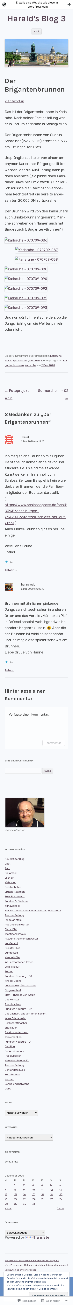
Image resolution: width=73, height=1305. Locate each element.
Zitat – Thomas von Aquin (20, 994)
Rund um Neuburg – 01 (18, 1041)
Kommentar (54, 742)
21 (6, 1199)
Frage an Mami (13, 919)
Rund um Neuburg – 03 (18, 976)
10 (33, 1189)
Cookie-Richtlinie (48, 1288)
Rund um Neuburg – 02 (18, 1008)
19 (51, 1194)
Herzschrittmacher (16, 1023)
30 (24, 1203)
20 (60, 1194)
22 (15, 1199)
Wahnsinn (10, 882)
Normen (9, 1079)
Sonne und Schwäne (17, 1083)
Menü (37, 31)
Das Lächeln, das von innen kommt (25, 1013)
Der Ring (10, 1046)
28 (6, 1203)
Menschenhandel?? (17, 1060)
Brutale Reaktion (15, 891)
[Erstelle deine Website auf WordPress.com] (36, 4)
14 (6, 1194)
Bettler (9, 971)
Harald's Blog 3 (36, 18)
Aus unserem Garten (17, 924)
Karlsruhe (56, 355)
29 (15, 1203)
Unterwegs (36, 360)
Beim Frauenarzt (15, 896)
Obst (7, 863)
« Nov (8, 1208)
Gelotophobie (13, 887)
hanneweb (28, 584)
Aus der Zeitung (14, 915)
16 (24, 1194)
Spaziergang (20, 360)
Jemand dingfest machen (20, 985)
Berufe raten (12, 1074)
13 (60, 1189)
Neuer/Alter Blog (15, 859)
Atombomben (13, 1004)
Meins (8, 360)
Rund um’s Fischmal (16, 901)
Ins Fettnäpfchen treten (19, 962)
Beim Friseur (12, 966)
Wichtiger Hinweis (15, 933)
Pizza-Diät (11, 929)
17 (33, 1194)
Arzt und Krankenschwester (21, 938)
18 (42, 1194)
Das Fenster (12, 999)
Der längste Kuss (15, 1069)
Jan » (60, 1208)
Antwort (9, 570)
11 (42, 1189)
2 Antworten (14, 101)
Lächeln (9, 877)
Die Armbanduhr (14, 1051)
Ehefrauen (11, 1027)
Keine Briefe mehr (15, 1018)
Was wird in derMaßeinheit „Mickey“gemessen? (33, 910)
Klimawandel (12, 905)
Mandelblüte (12, 957)
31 (33, 1203)
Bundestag (11, 952)
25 (42, 1199)
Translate (41, 1237)
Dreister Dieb (12, 948)
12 (51, 1189)
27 (60, 1199)
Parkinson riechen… (16, 1032)
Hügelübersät (13, 1055)
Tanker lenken (13, 1037)
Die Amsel (11, 873)
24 (33, 1199)
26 (51, 1199)
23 (24, 1199)
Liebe (8, 1088)
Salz (7, 868)
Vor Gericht (11, 943)
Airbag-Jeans (13, 980)
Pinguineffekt (13, 990)
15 (15, 1194)
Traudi (25, 437)
